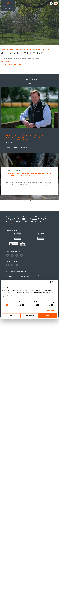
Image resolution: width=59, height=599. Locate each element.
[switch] (22, 305)
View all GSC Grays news (17, 148)
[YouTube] (21, 268)
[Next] (33, 83)
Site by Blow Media (13, 324)
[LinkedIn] (12, 268)
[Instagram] (16, 268)
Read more (10, 142)
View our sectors (9, 67)
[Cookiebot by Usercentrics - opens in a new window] (50, 282)
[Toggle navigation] (56, 3)
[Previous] (26, 83)
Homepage (5, 61)
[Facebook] (7, 268)
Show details (50, 310)
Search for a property (11, 64)
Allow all (48, 315)
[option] (29, 115)
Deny (10, 315)
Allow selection (29, 315)
